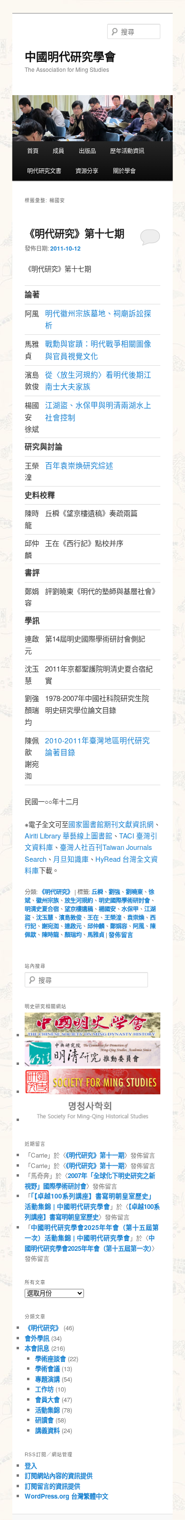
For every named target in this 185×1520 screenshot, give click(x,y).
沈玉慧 (44, 917)
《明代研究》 (56, 891)
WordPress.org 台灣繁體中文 (66, 1496)
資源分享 (86, 170)
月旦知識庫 (71, 859)
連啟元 (73, 926)
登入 (31, 1465)
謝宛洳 (50, 926)
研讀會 (44, 1419)
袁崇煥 (135, 917)
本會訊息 (37, 1348)
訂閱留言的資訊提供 (52, 1486)
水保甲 (130, 909)
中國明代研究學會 (70, 56)
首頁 (32, 150)
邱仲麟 (95, 926)
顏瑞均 (73, 934)
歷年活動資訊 (127, 150)
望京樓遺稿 (79, 909)
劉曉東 (134, 891)
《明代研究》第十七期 (74, 233)
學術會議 (47, 1368)
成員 (58, 150)
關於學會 (124, 170)
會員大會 (47, 1399)
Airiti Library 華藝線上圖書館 (68, 835)
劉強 (114, 891)
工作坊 (44, 1388)
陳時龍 (50, 934)
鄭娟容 (118, 926)
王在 (93, 917)
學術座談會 (50, 1358)
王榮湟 (112, 917)
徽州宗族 (47, 900)
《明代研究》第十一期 (95, 1154)
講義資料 (47, 1430)
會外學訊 (37, 1338)
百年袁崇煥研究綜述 (79, 465)
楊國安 (107, 909)
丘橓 (97, 891)
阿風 (138, 926)
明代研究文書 (44, 170)
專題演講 (47, 1379)
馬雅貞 (95, 934)
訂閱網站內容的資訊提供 (58, 1475)
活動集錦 (47, 1409)
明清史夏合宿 (42, 909)
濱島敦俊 (70, 917)
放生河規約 (79, 900)
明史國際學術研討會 (124, 900)
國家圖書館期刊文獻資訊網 (111, 824)
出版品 (87, 150)
